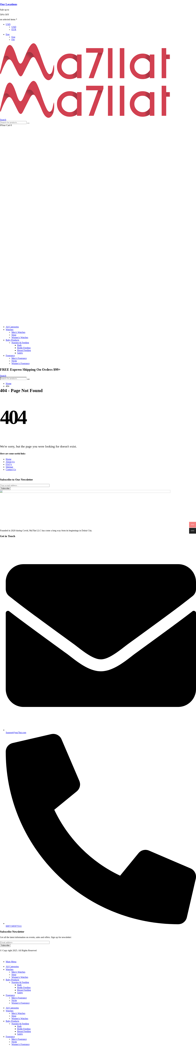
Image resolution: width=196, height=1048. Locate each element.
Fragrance (10, 355)
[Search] (28, 123)
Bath (19, 345)
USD (8, 24)
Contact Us (11, 469)
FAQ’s (9, 464)
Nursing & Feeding (20, 342)
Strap (13, 335)
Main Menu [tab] (11, 961)
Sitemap (9, 467)
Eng (7, 34)
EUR (13, 29)
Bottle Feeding (24, 348)
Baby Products (12, 340)
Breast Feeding (24, 350)
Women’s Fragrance (20, 363)
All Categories (12, 327)
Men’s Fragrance (19, 358)
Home (8, 459)
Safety (20, 353)
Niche (14, 361)
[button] (3, 119)
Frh (13, 39)
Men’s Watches (18, 332)
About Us (10, 462)
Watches (9, 329)
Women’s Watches (19, 337)
